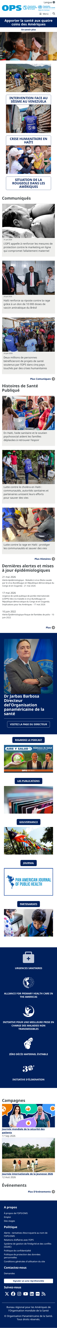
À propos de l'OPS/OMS (16, 1213)
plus (48, 627)
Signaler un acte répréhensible (28, 1280)
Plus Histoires (43, 558)
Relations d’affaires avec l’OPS (19, 1239)
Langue (48, 2)
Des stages (9, 1220)
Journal (28, 862)
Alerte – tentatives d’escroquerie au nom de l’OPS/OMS (25, 1234)
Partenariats (28, 904)
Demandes (9, 1273)
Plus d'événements (39, 1191)
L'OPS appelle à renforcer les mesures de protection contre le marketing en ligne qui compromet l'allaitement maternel (28, 247)
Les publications (28, 780)
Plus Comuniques (40, 378)
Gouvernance (28, 822)
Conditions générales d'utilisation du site (24, 1261)
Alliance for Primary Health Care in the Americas (28, 995)
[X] (7, 1294)
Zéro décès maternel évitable (28, 1054)
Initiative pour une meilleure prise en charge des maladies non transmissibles (28, 1025)
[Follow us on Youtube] (25, 1294)
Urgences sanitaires (28, 968)
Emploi (7, 1217)
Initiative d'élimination (28, 1079)
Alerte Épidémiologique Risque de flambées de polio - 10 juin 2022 (28, 616)
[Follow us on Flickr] (38, 1294)
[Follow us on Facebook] (13, 1294)
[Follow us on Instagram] (19, 1294)
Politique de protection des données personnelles (22, 1256)
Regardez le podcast (28, 739)
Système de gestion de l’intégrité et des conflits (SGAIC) (27, 1245)
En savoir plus (28, 29)
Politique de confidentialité (17, 1250)
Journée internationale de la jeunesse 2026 (27, 1173)
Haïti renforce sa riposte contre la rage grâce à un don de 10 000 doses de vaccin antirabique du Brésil (27, 304)
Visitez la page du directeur (28, 724)
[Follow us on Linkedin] (32, 1294)
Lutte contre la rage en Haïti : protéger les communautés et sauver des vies (27, 546)
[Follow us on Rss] (43, 1294)
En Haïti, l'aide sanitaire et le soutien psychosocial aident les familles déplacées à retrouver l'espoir (25, 436)
